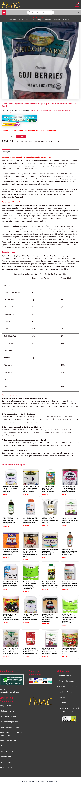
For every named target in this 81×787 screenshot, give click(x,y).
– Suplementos (62, 703)
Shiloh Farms (11, 113)
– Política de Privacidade (9, 741)
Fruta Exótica (46, 110)
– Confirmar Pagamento (9, 722)
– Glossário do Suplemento (67, 686)
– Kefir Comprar (63, 697)
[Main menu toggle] (4, 12)
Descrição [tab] (6, 152)
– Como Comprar (6, 751)
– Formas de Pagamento (9, 716)
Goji (53, 110)
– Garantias (4, 746)
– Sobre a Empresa (7, 711)
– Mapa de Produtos (64, 676)
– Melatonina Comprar (65, 692)
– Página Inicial (5, 706)
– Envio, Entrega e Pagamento (11, 727)
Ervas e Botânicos (36, 110)
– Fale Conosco (6, 762)
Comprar (21, 136)
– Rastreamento (6, 767)
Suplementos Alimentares (63, 110)
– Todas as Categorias (65, 681)
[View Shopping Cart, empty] (77, 5)
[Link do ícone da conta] (78, 12)
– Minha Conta (5, 757)
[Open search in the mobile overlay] (40, 12)
